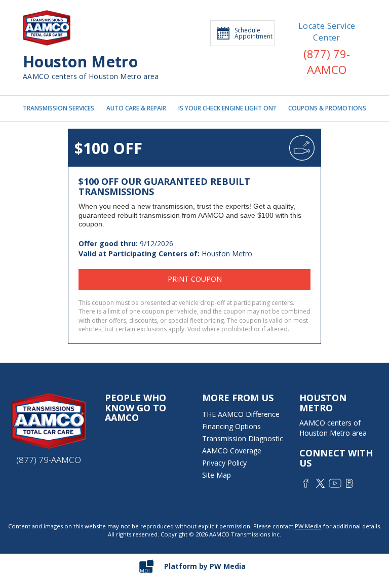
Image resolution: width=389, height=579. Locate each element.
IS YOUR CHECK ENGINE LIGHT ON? (227, 108)
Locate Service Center (327, 31)
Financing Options (231, 426)
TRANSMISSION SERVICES (58, 108)
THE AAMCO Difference (241, 414)
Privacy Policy (224, 463)
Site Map (216, 475)
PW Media (308, 526)
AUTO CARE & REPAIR (136, 108)
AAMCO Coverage (231, 450)
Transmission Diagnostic (242, 438)
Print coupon (195, 279)
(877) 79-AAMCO (326, 61)
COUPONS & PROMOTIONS (327, 108)
